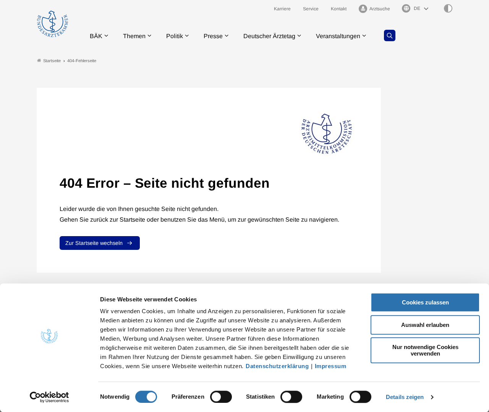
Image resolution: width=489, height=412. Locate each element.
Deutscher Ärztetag (269, 36)
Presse (213, 36)
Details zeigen (405, 397)
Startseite (52, 60)
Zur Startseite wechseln (94, 243)
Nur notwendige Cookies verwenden (425, 350)
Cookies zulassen (425, 302)
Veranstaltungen (338, 36)
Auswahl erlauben (425, 325)
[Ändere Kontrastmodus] (448, 8)
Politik (174, 36)
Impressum (331, 366)
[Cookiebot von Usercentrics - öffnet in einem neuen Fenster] (49, 397)
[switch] (221, 397)
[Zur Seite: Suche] (389, 35)
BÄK (96, 36)
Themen (134, 36)
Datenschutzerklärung (277, 366)
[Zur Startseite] (52, 24)
